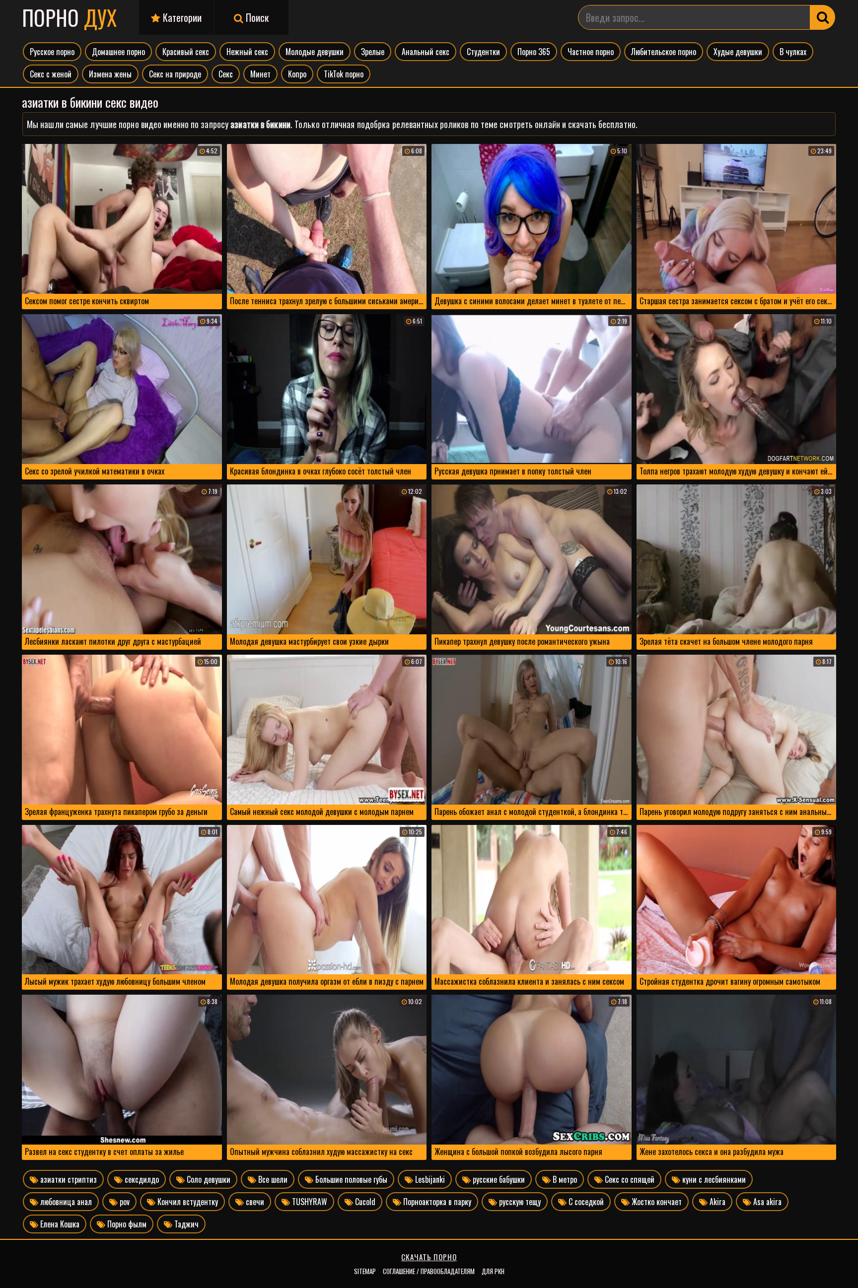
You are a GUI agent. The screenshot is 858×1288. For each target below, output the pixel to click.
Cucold (364, 1202)
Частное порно (591, 52)
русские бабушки (498, 1179)
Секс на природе (175, 74)
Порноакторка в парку (436, 1202)
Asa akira (766, 1202)
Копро (297, 74)
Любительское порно (663, 52)
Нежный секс (247, 52)
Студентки (483, 52)
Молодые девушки (315, 52)
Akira (716, 1202)
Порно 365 (533, 52)
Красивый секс (185, 52)
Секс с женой (51, 74)
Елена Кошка (58, 1224)
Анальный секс (425, 52)
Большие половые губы (350, 1179)
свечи (254, 1202)
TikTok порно (343, 74)
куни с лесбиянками (713, 1179)
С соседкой (585, 1202)
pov (124, 1202)
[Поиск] (822, 17)
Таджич (185, 1224)
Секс (225, 74)
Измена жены (110, 74)
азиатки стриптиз (67, 1179)
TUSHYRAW (308, 1202)
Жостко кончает (656, 1202)
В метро (564, 1179)
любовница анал (65, 1202)
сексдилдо (141, 1179)
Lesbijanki (429, 1179)
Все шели (271, 1179)
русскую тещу (519, 1202)
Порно (69, 17)
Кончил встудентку (186, 1202)
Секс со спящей (628, 1179)
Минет (260, 74)
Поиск (256, 17)
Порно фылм (125, 1224)
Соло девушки (207, 1179)
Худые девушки (738, 52)
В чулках (793, 52)
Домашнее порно (118, 52)
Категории (181, 17)
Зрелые (372, 52)
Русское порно (52, 52)
